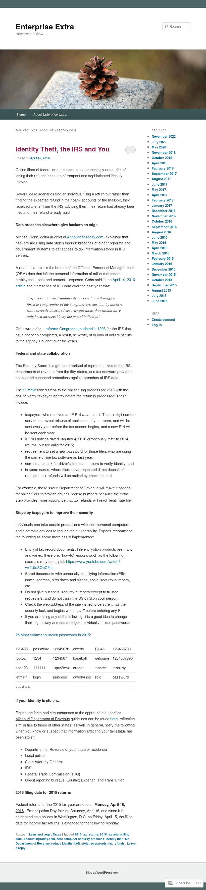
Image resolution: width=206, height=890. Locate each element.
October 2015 (162, 279)
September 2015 (164, 285)
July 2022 (159, 141)
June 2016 (159, 237)
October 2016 (162, 221)
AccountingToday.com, (86, 236)
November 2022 (164, 136)
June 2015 (159, 300)
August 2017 (161, 178)
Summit (29, 389)
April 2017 (159, 194)
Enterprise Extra (45, 26)
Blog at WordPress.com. (103, 872)
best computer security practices (80, 838)
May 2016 (159, 242)
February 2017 (163, 200)
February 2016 (163, 258)
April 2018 (159, 163)
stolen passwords (94, 843)
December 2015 (163, 269)
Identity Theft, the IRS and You (63, 148)
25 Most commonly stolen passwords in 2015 (53, 634)
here (114, 718)
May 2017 (159, 189)
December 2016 (163, 210)
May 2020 (159, 147)
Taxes (57, 834)
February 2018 (163, 168)
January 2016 (162, 263)
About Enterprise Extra (50, 114)
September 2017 (164, 173)
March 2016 (160, 253)
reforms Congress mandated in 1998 (75, 328)
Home (21, 114)
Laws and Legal (40, 834)
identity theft (115, 838)
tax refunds (116, 843)
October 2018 (162, 157)
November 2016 (164, 216)
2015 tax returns (86, 834)
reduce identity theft (65, 843)
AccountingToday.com (39, 838)
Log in (157, 324)
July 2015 (159, 295)
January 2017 (162, 205)
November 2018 (164, 152)
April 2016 (159, 247)
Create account (163, 319)
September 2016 (164, 226)
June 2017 (159, 184)
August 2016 (161, 232)
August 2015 (161, 290)
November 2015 (164, 274)
